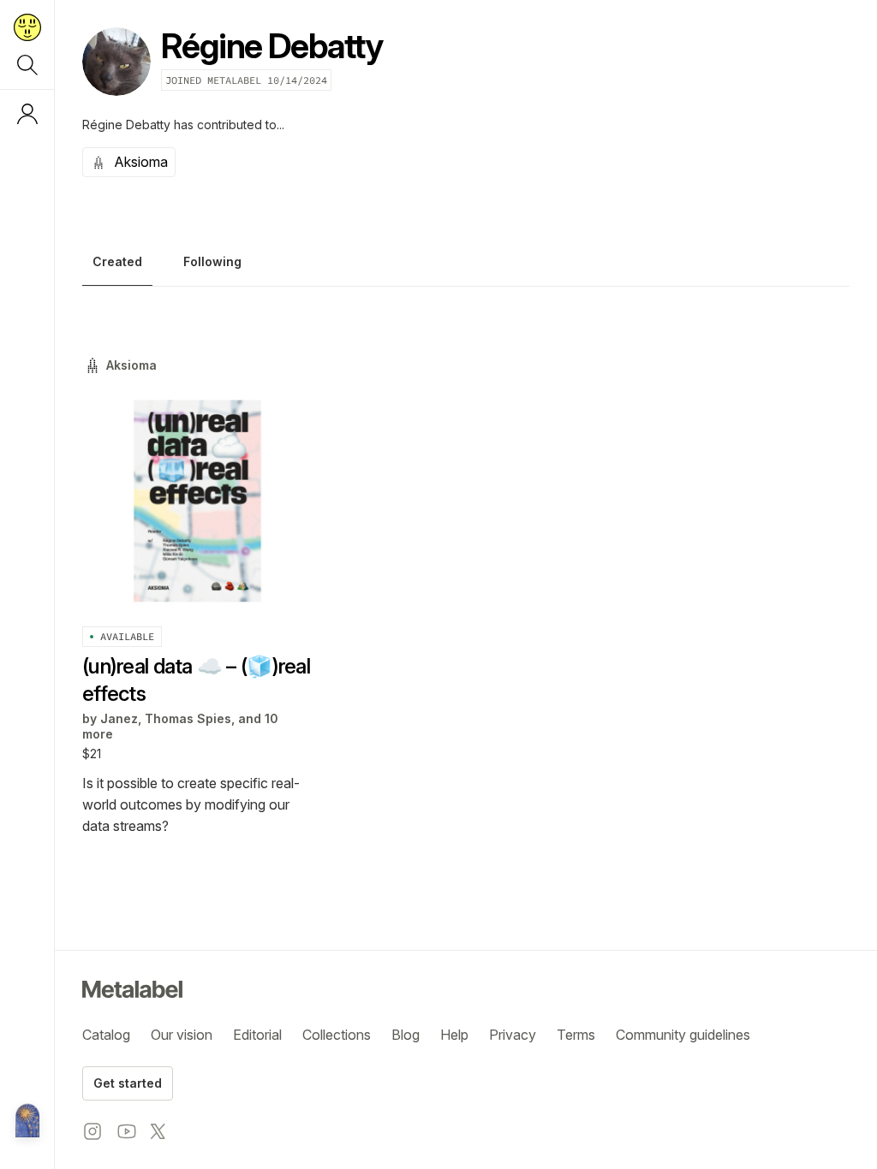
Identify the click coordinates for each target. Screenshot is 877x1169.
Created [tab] (117, 261)
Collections (336, 1034)
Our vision (181, 1034)
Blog (405, 1034)
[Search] (27, 65)
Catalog (106, 1034)
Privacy (512, 1034)
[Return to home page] (27, 27)
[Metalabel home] (27, 1121)
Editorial (257, 1034)
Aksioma (141, 161)
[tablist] (466, 266)
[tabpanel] (466, 596)
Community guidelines (683, 1034)
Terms (576, 1034)
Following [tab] (212, 261)
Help (454, 1034)
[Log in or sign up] (27, 114)
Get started (127, 1083)
